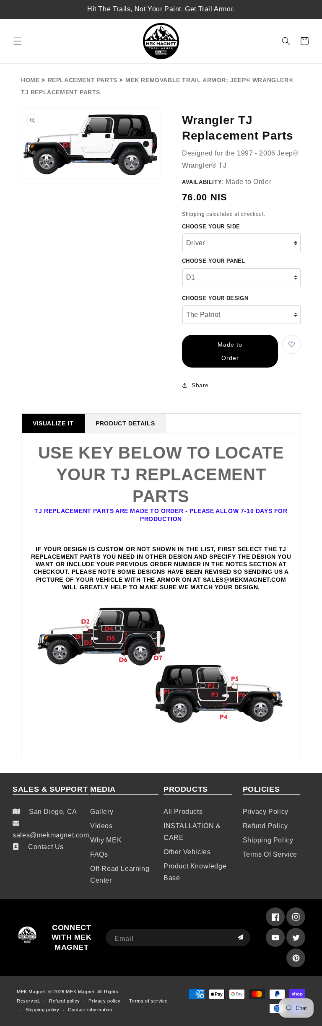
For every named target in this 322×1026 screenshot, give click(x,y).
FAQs (99, 854)
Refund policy (265, 825)
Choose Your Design (215, 298)
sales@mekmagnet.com (51, 835)
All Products (183, 811)
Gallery (101, 811)
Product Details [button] (125, 423)
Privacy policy (265, 811)
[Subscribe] (240, 937)
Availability (202, 182)
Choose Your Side (211, 226)
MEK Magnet (31, 991)
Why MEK (106, 840)
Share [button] (200, 385)
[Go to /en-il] (161, 41)
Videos (101, 825)
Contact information (90, 1009)
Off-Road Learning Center (119, 874)
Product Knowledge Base (195, 872)
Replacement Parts (82, 80)
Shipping (193, 214)
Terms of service (270, 854)
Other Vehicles (187, 851)
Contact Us (46, 846)
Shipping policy (268, 840)
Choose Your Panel (213, 261)
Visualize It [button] (53, 423)
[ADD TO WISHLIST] (291, 344)
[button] (17, 41)
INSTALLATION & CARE (192, 831)
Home (30, 80)
